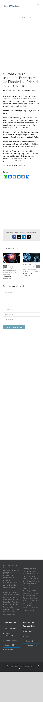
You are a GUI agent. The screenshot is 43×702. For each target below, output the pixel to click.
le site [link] (22, 106)
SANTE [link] (33, 90)
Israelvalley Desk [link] (10, 90)
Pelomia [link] (21, 669)
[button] (5, 266)
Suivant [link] (35, 18)
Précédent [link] (27, 18)
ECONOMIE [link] (28, 632)
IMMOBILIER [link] (28, 641)
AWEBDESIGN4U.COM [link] (16, 667)
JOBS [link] (26, 636)
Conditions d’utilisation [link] (9, 634)
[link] (11, 5)
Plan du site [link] (9, 650)
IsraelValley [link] (23, 665)
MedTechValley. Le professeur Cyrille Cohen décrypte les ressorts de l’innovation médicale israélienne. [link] (10, 270)
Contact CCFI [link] (9, 645)
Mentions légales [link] (11, 640)
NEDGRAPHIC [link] (28, 667)
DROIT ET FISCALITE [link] (31, 646)
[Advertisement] (21, 51)
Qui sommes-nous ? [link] (11, 628)
